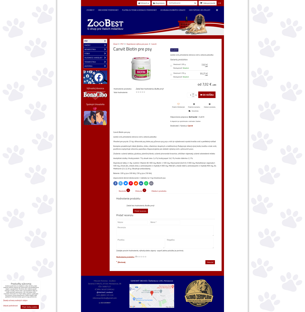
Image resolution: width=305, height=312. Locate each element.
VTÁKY (87, 53)
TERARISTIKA (90, 62)
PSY (86, 41)
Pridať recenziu (140, 211)
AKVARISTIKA (90, 49)
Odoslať (210, 262)
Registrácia (160, 3)
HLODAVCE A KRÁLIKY (93, 57)
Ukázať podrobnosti (10, 306)
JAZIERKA (88, 66)
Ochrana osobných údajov (172, 10)
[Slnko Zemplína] (199, 293)
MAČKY (87, 45)
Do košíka (208, 94)
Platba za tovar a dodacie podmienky (139, 10)
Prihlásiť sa (144, 3)
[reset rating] (136, 256)
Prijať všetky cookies (29, 307)
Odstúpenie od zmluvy (199, 10)
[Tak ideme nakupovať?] (152, 34)
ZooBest (90, 10)
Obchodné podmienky (108, 10)
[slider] (140, 92)
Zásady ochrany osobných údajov (15, 300)
